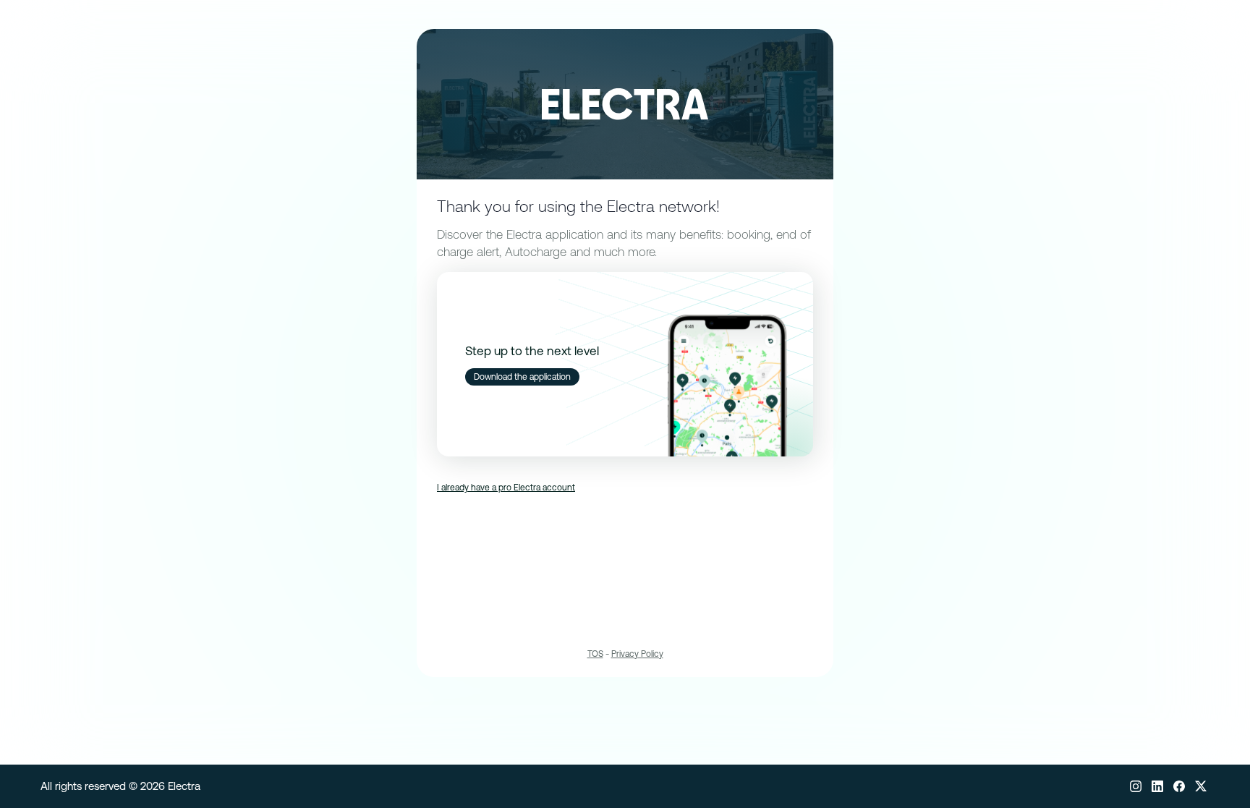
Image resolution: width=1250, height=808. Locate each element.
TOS (595, 654)
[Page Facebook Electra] (1179, 786)
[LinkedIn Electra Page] (1157, 786)
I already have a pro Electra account (506, 487)
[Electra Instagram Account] (1135, 786)
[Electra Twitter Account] (1200, 786)
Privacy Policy (637, 654)
